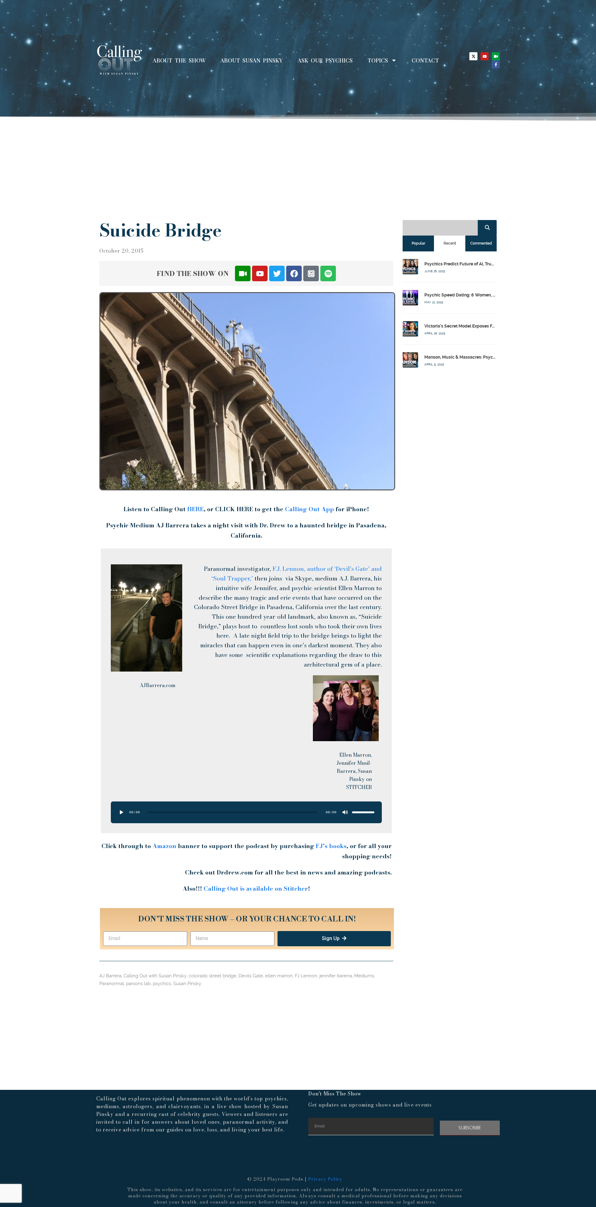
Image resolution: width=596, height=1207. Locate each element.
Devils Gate (250, 976)
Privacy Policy (325, 1179)
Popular (418, 243)
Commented (481, 243)
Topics (378, 60)
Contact (425, 60)
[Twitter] (277, 273)
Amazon (165, 846)
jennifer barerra (335, 976)
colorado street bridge (212, 976)
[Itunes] (311, 273)
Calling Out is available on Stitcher (256, 888)
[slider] (363, 812)
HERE (195, 509)
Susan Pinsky (187, 983)
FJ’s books (331, 846)
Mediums (364, 976)
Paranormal (111, 983)
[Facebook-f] (496, 64)
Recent (450, 243)
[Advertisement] (298, 167)
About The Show (179, 60)
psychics (162, 983)
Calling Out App (309, 509)
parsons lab (138, 983)
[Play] (121, 812)
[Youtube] (485, 56)
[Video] (496, 56)
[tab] (418, 243)
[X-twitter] (473, 56)
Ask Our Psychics (325, 60)
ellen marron (279, 976)
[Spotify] (328, 273)
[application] (246, 812)
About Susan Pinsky (251, 60)
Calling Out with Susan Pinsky (155, 976)
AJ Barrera (110, 976)
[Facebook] (294, 273)
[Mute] (345, 812)
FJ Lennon (306, 976)
